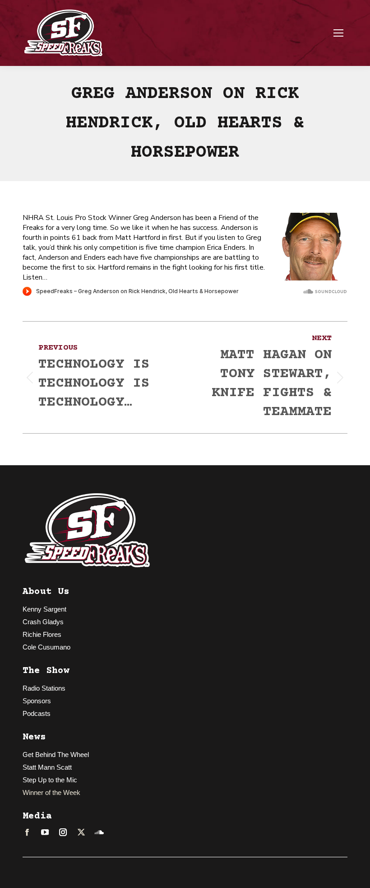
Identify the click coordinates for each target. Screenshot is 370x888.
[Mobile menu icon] (338, 33)
